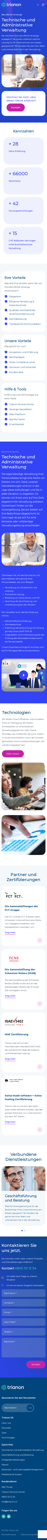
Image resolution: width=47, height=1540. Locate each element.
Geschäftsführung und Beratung (18, 1455)
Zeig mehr (10, 932)
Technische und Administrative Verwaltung (23, 1450)
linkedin (3, 1516)
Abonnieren (10, 1408)
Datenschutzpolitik (29, 1534)
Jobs (4, 1432)
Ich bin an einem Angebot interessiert (25, 1285)
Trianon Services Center (13, 1492)
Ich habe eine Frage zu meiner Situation (22, 1278)
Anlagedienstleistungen (13, 1459)
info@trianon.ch (9, 1501)
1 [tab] (22, 1231)
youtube (9, 1516)
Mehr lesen (13, 753)
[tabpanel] (23, 1196)
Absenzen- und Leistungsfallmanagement (22, 1469)
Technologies (8, 1437)
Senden (35, 1364)
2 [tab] (25, 1231)
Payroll (5, 1464)
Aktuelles (6, 1428)
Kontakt (15, 107)
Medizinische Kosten (12, 1474)
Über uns (6, 1423)
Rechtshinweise (9, 1534)
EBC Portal (7, 1487)
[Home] (11, 5)
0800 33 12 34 (25, 1268)
